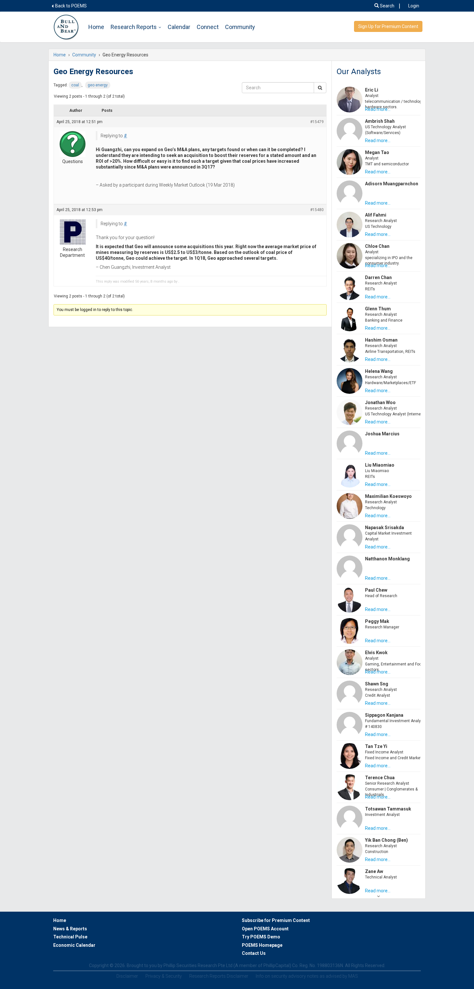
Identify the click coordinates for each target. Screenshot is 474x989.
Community (240, 27)
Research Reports (134, 27)
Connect (208, 27)
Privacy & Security (163, 976)
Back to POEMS (70, 5)
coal (75, 85)
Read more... (377, 109)
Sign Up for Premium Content (388, 26)
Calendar (179, 27)
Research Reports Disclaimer (218, 976)
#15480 (317, 210)
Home (96, 27)
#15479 (317, 122)
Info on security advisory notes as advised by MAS (307, 976)
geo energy (98, 85)
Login (413, 5)
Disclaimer (127, 976)
